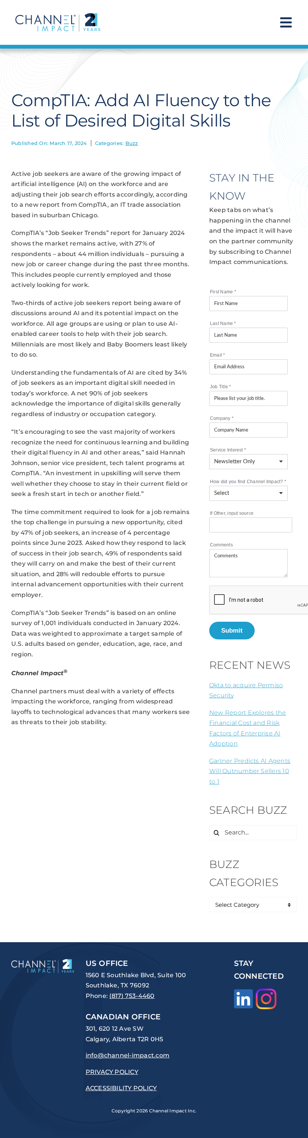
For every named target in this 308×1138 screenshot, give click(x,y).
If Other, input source (232, 513)
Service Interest (228, 450)
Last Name (223, 323)
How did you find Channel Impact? (248, 481)
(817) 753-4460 (131, 995)
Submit (232, 630)
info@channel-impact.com (128, 1055)
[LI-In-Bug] (243, 992)
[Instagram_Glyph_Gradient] (266, 991)
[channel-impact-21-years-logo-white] (42, 962)
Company (222, 418)
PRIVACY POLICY (112, 1071)
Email (217, 355)
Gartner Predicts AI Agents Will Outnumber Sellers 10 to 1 (249, 771)
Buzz (131, 143)
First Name (223, 291)
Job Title (220, 386)
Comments (221, 545)
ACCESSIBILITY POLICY (121, 1088)
